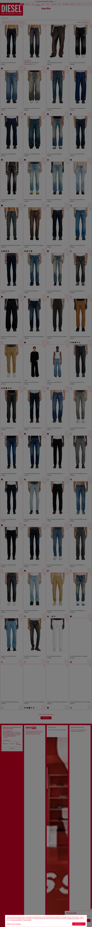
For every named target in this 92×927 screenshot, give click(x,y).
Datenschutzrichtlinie (16, 920)
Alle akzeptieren (79, 924)
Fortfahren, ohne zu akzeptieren (14, 924)
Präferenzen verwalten (74, 918)
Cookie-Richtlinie (27, 920)
